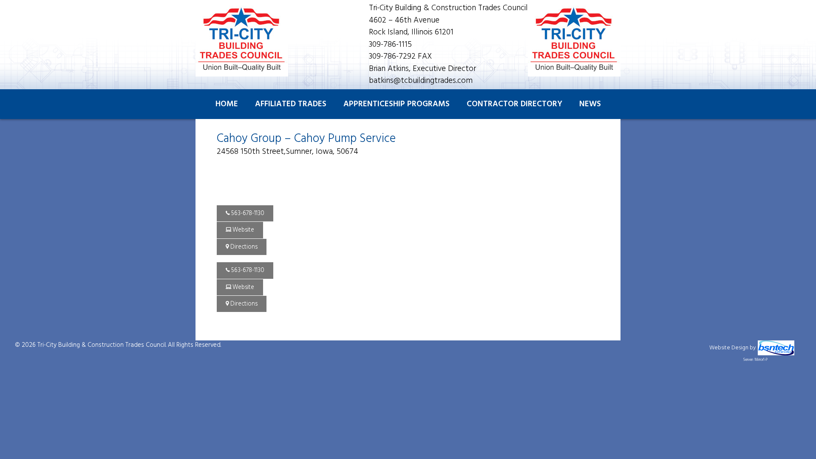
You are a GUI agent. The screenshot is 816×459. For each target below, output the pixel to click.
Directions (243, 247)
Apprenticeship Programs (396, 104)
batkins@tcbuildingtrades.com (421, 80)
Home (226, 104)
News (590, 104)
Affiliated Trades (290, 104)
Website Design (728, 347)
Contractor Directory (514, 104)
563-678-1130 (247, 213)
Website (242, 230)
